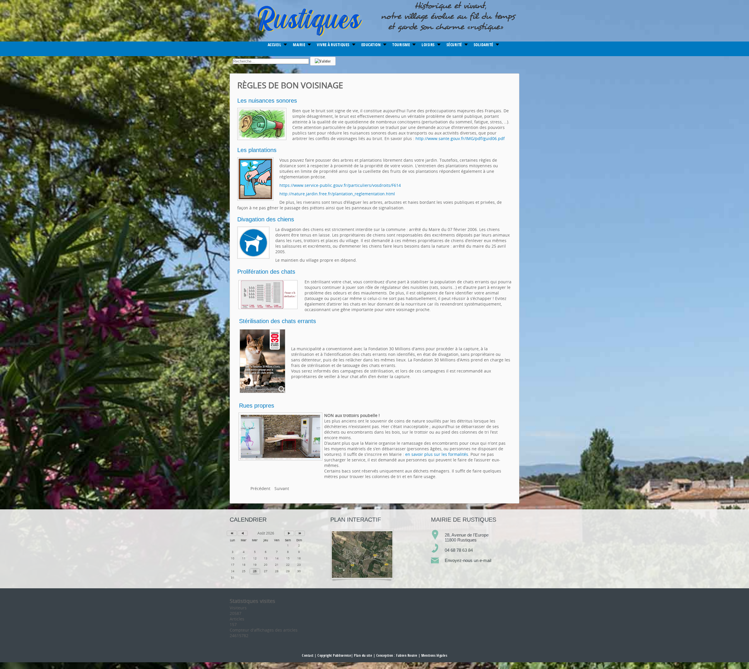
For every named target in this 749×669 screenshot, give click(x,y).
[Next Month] (289, 533)
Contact (308, 655)
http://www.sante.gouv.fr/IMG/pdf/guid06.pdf (460, 138)
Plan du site (363, 655)
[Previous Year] (232, 533)
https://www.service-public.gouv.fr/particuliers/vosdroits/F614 (340, 185)
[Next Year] (300, 533)
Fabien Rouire (407, 655)
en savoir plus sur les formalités (436, 454)
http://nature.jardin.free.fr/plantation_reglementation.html (337, 193)
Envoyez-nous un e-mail (468, 560)
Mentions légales (434, 655)
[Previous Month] (243, 533)
